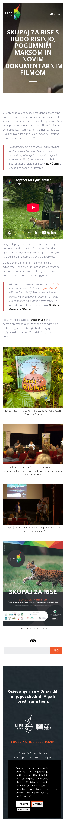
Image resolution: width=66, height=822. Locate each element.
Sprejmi (23, 804)
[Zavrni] (56, 789)
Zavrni (37, 804)
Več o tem (23, 809)
